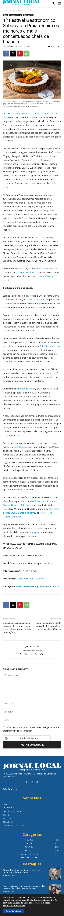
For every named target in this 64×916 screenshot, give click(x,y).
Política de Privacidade (14, 905)
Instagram (35, 532)
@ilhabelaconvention (49, 586)
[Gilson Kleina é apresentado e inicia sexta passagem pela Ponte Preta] (55, 874)
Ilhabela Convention (44, 268)
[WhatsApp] (26, 53)
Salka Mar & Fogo (36, 299)
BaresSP (19, 516)
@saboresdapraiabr (26, 586)
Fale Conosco (10, 789)
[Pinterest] (20, 53)
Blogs (12, 10)
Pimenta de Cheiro (25, 388)
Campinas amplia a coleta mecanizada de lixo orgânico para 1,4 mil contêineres (47, 626)
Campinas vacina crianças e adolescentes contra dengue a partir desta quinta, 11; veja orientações (17, 628)
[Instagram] (27, 654)
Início (5, 10)
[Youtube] (42, 654)
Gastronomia (28, 15)
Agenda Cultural (24, 10)
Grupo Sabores (26, 272)
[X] (13, 53)
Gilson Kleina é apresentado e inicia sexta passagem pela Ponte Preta (21, 871)
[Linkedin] (32, 654)
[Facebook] (6, 53)
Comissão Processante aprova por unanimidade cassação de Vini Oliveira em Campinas (24, 887)
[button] (27, 738)
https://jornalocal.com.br (32, 650)
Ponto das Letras (51, 346)
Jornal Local (12, 47)
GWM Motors (37, 501)
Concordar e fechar (13, 911)
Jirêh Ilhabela (19, 446)
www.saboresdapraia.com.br (30, 578)
